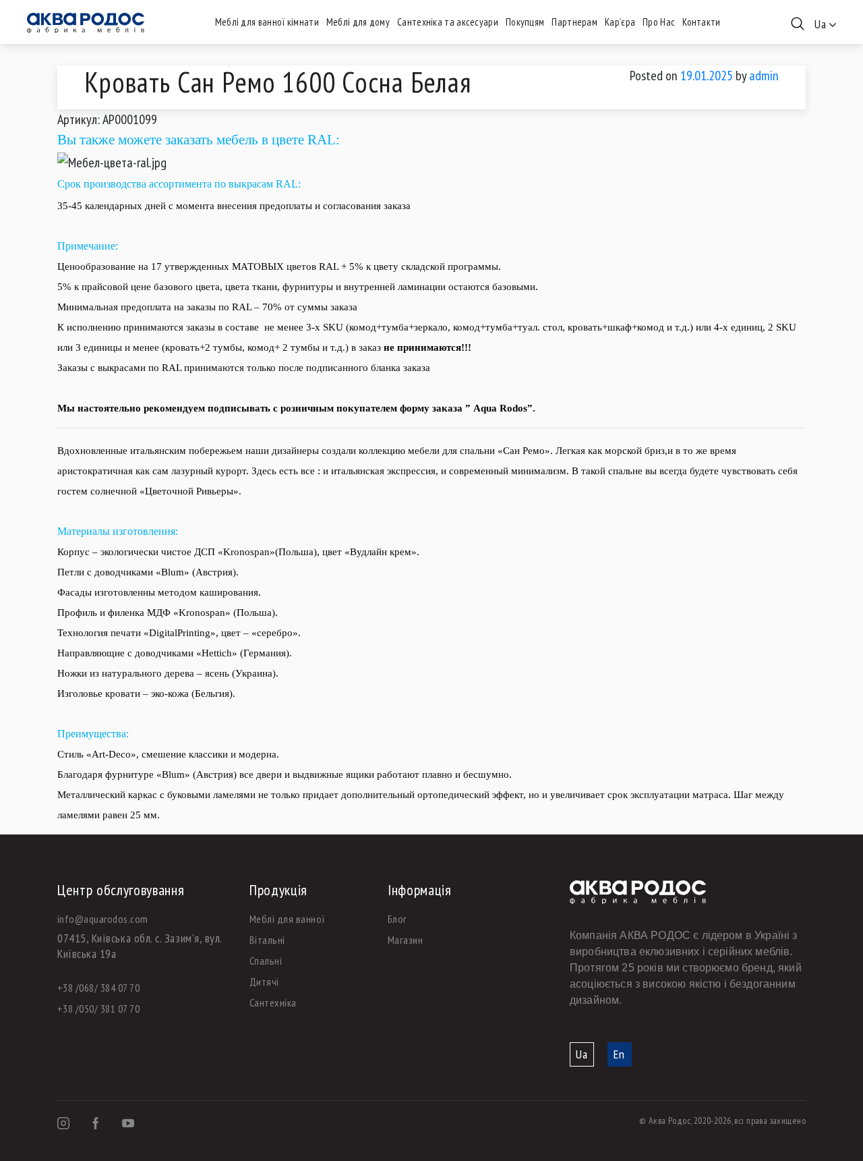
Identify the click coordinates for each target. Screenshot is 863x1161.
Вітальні (267, 939)
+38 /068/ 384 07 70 (98, 987)
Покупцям (525, 22)
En (619, 1054)
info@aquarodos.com (102, 919)
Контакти (701, 22)
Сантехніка (273, 1002)
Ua (582, 1054)
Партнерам (574, 22)
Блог (397, 919)
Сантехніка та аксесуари (447, 22)
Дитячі (264, 981)
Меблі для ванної (287, 919)
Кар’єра (620, 22)
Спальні (265, 960)
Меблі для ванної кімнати (267, 22)
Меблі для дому (358, 22)
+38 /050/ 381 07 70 (98, 1008)
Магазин (405, 939)
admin (764, 75)
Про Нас (659, 22)
